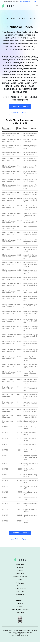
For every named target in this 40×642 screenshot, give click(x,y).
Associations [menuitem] (20, 594)
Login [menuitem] (20, 579)
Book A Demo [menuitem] (20, 573)
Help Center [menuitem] (20, 612)
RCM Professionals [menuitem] (20, 589)
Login (34, 1)
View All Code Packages (20, 113)
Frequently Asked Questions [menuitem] (20, 610)
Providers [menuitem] (20, 586)
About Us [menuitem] (20, 570)
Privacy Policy (16, 635)
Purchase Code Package (20, 107)
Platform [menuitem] (20, 567)
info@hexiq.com (21, 634)
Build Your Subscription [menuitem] (20, 576)
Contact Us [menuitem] (20, 603)
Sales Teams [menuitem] (20, 592)
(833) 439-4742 (25, 1)
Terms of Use (24, 635)
